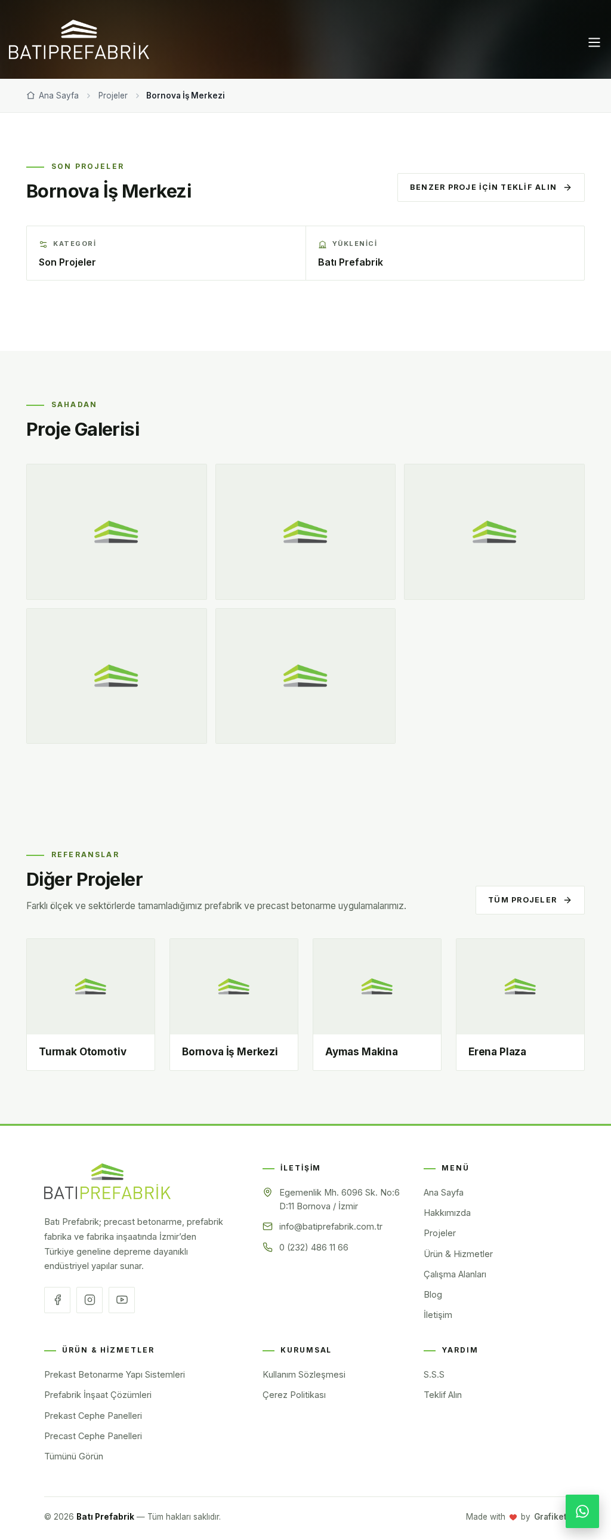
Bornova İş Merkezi (230, 1052)
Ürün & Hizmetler (295, 118)
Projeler (217, 118)
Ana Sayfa (91, 118)
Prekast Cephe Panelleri (93, 1415)
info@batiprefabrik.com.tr (330, 1226)
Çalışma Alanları (389, 118)
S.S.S (434, 1374)
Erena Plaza (497, 1052)
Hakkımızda (155, 118)
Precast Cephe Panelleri (93, 1436)
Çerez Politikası (294, 1395)
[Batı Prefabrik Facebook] (57, 1300)
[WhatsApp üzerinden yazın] (582, 1511)
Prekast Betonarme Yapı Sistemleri (114, 1374)
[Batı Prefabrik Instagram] (89, 1300)
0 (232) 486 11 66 (313, 1247)
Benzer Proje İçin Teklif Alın (483, 187)
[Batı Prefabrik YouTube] (122, 1300)
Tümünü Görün (73, 1456)
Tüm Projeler (522, 899)
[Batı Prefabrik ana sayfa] (107, 1181)
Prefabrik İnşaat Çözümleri (98, 1395)
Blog (456, 118)
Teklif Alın (443, 1395)
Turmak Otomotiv (82, 1052)
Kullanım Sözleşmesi (304, 1374)
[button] (588, 43)
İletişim (501, 118)
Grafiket (550, 1516)
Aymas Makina (361, 1052)
